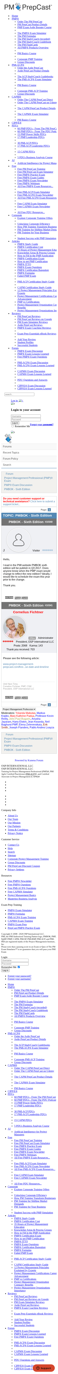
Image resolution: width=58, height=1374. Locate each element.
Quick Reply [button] (9, 597)
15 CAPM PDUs (26, 151)
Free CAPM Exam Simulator (32, 203)
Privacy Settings (16, 869)
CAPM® (16, 96)
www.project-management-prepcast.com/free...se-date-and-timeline (26, 665)
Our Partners (14, 826)
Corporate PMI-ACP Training (32, 91)
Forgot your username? (41, 424)
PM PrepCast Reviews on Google (34, 319)
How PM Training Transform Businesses (35, 1198)
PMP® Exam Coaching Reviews (34, 328)
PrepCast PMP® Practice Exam (24, 928)
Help (10, 848)
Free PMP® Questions (19, 884)
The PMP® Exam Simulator (31, 33)
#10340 (49, 522)
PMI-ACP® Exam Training (22, 917)
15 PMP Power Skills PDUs (31, 134)
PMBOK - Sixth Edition (17, 489)
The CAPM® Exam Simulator (32, 114)
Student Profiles (25, 342)
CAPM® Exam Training (20, 921)
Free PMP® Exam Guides (30, 177)
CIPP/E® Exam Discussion (31, 385)
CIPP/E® (16, 122)
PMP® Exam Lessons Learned (33, 354)
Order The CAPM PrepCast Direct (35, 99)
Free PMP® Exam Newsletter (32, 180)
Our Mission (14, 822)
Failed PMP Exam (26, 276)
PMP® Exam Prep (17, 924)
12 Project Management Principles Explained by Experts (31, 1269)
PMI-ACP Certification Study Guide (35, 281)
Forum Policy (10, 458)
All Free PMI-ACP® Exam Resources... (34, 1169)
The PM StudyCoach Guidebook (34, 41)
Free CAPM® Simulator (20, 891)
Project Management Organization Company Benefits (31, 1283)
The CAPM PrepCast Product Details (36, 108)
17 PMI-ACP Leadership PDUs (33, 145)
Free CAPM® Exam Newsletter (33, 206)
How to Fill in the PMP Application (35, 255)
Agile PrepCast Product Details (33, 70)
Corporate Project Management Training (28, 859)
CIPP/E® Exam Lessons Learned (34, 388)
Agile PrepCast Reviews (29, 325)
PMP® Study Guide (27, 244)
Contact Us (13, 844)
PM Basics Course (26, 53)
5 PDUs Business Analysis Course (35, 157)
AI (13, 160)
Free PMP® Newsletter (20, 881)
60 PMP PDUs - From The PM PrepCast (35, 1097)
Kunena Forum (35, 760)
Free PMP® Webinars (28, 183)
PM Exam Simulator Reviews (32, 322)
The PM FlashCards (27, 44)
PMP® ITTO (24, 264)
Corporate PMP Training (29, 59)
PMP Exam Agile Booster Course (34, 27)
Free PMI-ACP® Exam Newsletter (35, 195)
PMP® (15, 18)
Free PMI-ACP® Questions (22, 888)
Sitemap (12, 855)
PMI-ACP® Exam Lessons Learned (35, 365)
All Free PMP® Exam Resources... (35, 186)
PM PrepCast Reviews (28, 316)
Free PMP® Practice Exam (31, 174)
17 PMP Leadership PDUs (30, 137)
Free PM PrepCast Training (31, 169)
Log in (5, 970)
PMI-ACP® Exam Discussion (32, 362)
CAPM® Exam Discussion (31, 371)
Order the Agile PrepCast (30, 67)
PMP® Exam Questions (29, 267)
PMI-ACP (30, 774)
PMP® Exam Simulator (20, 910)
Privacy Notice (15, 833)
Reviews (16, 313)
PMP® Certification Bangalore (33, 270)
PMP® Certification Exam (30, 258)
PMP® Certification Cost (30, 247)
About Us (13, 815)
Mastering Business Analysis (22, 898)
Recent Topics (11, 452)
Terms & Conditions (18, 829)
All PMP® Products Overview (33, 47)
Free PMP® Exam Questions (32, 356)
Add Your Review (26, 339)
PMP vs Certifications (28, 302)
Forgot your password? (19, 976)
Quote (24, 598)
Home (15, 15)
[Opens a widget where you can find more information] (44, 1368)
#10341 (49, 605)
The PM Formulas (26, 36)
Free (14, 166)
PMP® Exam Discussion (30, 351)
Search (7, 464)
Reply (18, 598)
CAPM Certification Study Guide (34, 287)
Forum (15, 348)
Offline (32, 638)
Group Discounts (26, 62)
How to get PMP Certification (32, 261)
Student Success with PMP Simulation (36, 238)
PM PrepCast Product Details (32, 24)
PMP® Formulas (26, 273)
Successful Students (27, 345)
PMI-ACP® (18, 65)
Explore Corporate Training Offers (35, 218)
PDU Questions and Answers (32, 380)
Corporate (17, 215)
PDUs (15, 125)
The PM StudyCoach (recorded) (33, 39)
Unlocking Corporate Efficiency (33, 223)
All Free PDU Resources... (31, 212)
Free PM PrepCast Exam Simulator (35, 171)
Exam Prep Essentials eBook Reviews (36, 333)
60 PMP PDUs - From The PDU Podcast (35, 1100)
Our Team (13, 819)
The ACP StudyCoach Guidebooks (35, 76)
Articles (16, 241)
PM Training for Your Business (33, 232)
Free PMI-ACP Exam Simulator (33, 192)
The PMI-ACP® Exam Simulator (34, 79)
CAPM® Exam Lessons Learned (34, 374)
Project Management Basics (22, 895)
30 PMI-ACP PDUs (27, 143)
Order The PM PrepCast (29, 21)
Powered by (21, 760)
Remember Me (22, 426)
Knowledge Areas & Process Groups (36, 252)
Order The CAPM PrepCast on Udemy (37, 102)
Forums (7, 446)
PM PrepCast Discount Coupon (24, 866)
